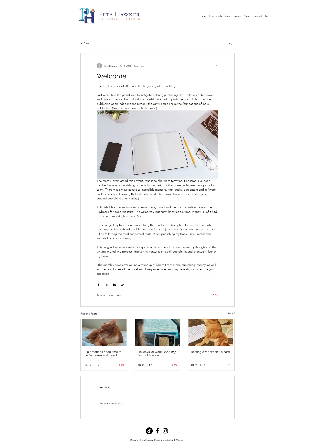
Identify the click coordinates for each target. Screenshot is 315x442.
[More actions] (216, 66)
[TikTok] (149, 430)
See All (231, 313)
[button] (230, 43)
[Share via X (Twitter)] (106, 284)
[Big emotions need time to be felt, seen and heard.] (104, 332)
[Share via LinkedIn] (114, 284)
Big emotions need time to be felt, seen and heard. (103, 353)
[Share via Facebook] (98, 284)
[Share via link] (122, 284)
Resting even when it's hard (210, 352)
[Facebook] (157, 430)
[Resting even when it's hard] (210, 332)
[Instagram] (165, 430)
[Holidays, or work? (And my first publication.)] (157, 332)
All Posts (84, 43)
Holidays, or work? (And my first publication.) (157, 353)
